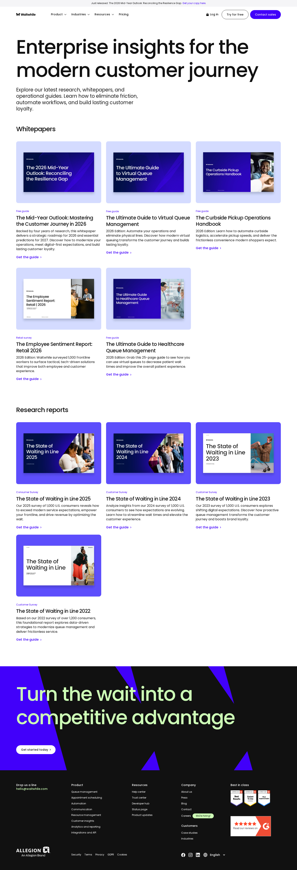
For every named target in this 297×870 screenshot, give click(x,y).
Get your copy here (193, 3)
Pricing (123, 14)
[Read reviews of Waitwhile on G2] (256, 826)
